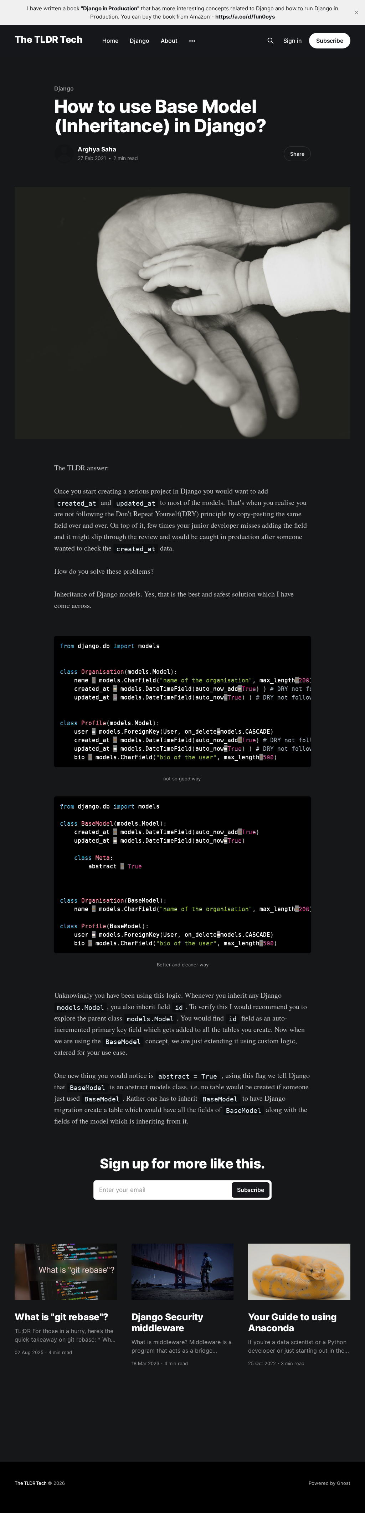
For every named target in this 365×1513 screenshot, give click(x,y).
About (169, 40)
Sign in (292, 40)
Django (139, 40)
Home (110, 40)
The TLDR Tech (48, 39)
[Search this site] (270, 40)
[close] (356, 12)
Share (297, 154)
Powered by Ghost (329, 1483)
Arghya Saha (97, 149)
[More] (192, 41)
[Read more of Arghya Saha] (64, 154)
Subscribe (329, 40)
